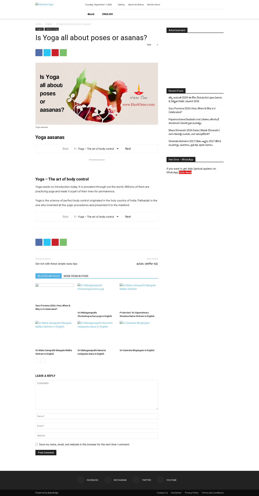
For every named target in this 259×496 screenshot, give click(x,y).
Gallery (121, 4)
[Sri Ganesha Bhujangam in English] (139, 334)
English (107, 14)
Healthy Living (52, 29)
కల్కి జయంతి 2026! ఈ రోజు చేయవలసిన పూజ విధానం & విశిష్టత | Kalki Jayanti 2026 (195, 99)
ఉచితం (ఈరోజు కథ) (147, 263)
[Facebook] (203, 4)
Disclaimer (176, 492)
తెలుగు (91, 14)
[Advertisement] (97, 167)
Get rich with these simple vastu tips (56, 263)
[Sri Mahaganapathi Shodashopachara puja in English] (97, 296)
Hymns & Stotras (136, 4)
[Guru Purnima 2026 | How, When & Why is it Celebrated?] (54, 293)
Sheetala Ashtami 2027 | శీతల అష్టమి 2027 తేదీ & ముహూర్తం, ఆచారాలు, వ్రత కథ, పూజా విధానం (195, 143)
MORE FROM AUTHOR (76, 276)
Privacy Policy (191, 492)
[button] (219, 14)
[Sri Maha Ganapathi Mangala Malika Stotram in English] (54, 334)
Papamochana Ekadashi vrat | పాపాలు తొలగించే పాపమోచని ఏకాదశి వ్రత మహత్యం (194, 121)
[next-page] (43, 361)
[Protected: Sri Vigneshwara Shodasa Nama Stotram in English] (139, 296)
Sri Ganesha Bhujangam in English (137, 350)
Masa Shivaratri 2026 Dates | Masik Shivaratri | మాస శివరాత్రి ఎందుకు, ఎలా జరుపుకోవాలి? (194, 132)
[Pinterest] (55, 52)
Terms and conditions (213, 492)
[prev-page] (37, 361)
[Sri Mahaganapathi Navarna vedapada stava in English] (97, 334)
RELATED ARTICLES (49, 276)
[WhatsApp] (63, 52)
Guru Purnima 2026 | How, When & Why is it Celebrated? (192, 110)
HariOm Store (153, 4)
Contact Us (162, 492)
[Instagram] (209, 4)
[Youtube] (221, 4)
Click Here (185, 172)
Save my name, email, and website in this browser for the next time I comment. (84, 444)
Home (38, 24)
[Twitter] (215, 4)
